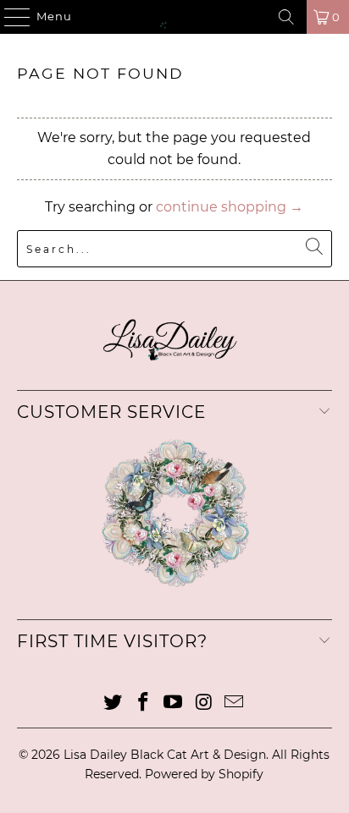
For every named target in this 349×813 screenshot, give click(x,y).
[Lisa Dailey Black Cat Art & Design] (174, 17)
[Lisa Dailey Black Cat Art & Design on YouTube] (173, 703)
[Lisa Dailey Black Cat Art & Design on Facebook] (143, 703)
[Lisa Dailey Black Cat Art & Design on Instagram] (204, 703)
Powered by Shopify (204, 774)
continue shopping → (229, 207)
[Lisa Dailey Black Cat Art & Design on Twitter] (113, 703)
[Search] (286, 17)
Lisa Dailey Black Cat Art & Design (165, 754)
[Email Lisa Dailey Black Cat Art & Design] (234, 703)
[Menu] (9, 17)
